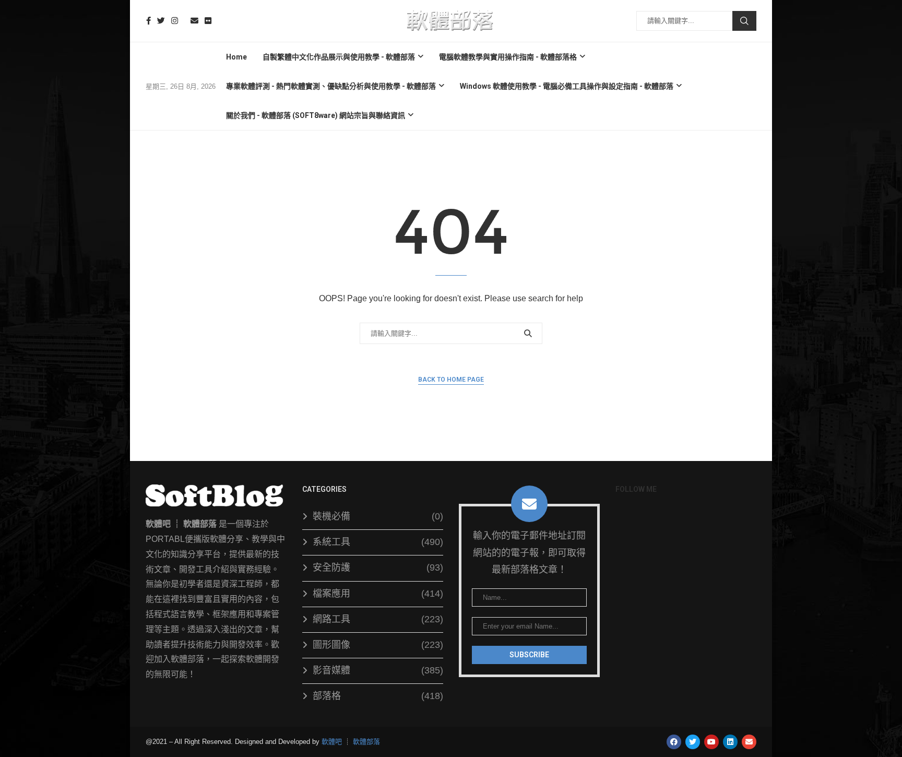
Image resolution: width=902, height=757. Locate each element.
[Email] (194, 20)
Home (236, 57)
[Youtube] (184, 20)
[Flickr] (208, 20)
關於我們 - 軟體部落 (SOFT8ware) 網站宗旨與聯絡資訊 (315, 115)
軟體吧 (332, 742)
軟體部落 (366, 742)
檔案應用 (378, 593)
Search (744, 21)
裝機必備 (378, 516)
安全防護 (378, 567)
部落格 (378, 696)
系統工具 (378, 542)
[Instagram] (175, 20)
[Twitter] (161, 20)
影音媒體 (378, 670)
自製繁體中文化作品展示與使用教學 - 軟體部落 (339, 57)
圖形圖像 (378, 645)
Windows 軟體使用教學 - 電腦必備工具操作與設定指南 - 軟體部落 (566, 86)
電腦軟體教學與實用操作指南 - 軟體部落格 (508, 57)
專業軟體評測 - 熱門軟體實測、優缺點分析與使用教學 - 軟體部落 (331, 86)
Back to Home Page (451, 379)
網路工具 (378, 619)
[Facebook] (148, 20)
